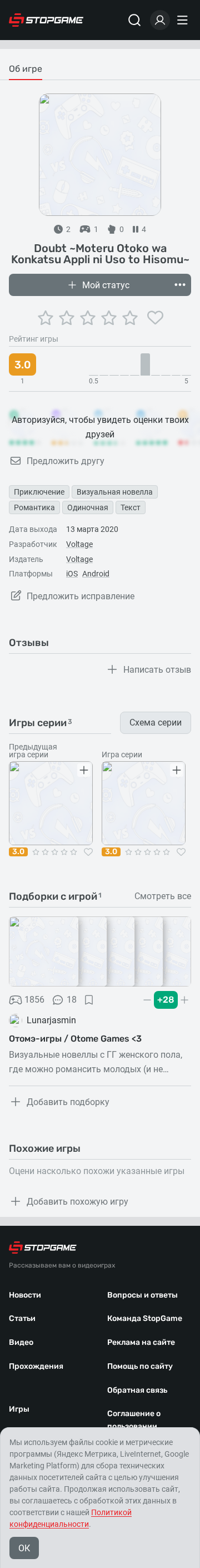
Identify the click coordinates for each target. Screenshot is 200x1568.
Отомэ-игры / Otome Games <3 (75, 1038)
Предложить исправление (80, 596)
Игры (19, 1409)
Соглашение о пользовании (134, 1420)
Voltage (79, 544)
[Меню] (184, 20)
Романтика (34, 507)
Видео (21, 1342)
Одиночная (87, 507)
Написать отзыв (157, 669)
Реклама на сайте (141, 1342)
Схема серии (155, 722)
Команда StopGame (144, 1318)
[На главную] (46, 20)
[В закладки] (88, 999)
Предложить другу (65, 461)
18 (72, 999)
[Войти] (160, 20)
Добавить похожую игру (77, 1201)
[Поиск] (134, 20)
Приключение (39, 491)
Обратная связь (137, 1390)
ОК (24, 1548)
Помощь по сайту (140, 1366)
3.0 (18, 851)
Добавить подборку (68, 1102)
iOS (72, 573)
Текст (131, 507)
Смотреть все (162, 896)
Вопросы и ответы (142, 1295)
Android (95, 573)
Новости (25, 1295)
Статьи (22, 1318)
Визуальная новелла (115, 491)
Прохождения (36, 1366)
